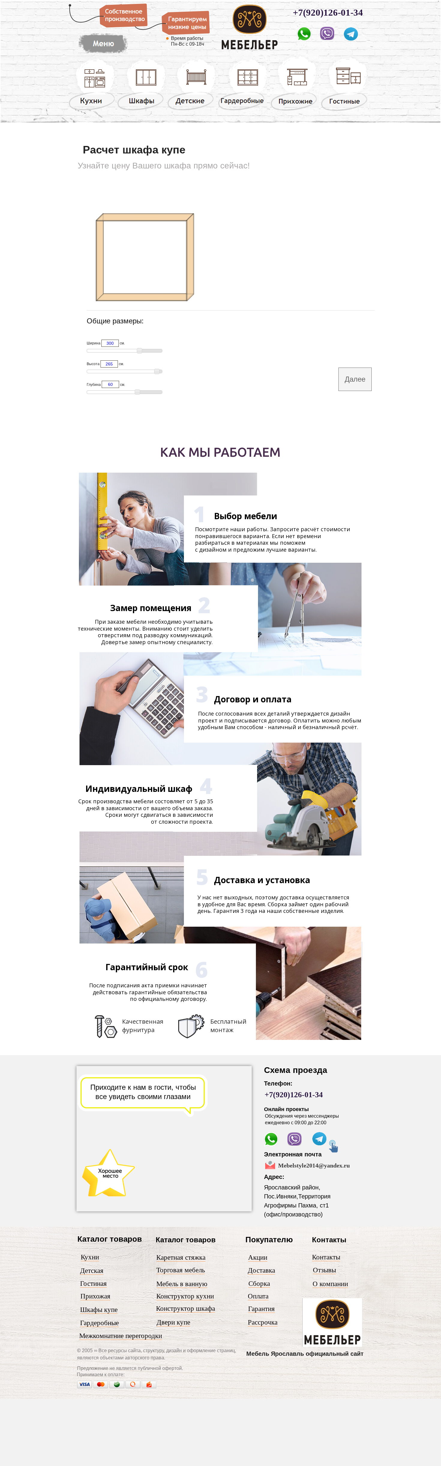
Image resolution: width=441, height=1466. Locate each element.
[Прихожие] (294, 110)
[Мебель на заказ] (103, 53)
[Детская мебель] (191, 110)
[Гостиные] (344, 111)
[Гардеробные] (242, 110)
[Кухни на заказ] (91, 110)
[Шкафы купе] (141, 110)
